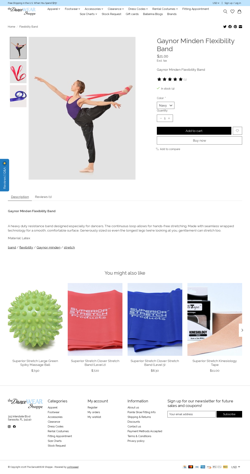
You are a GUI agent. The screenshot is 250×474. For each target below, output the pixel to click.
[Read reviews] (170, 79)
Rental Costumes (58, 431)
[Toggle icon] (225, 11)
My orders (94, 412)
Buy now (199, 140)
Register (93, 407)
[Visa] (197, 467)
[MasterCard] (190, 467)
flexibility (26, 247)
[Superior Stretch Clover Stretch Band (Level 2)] (95, 319)
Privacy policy (136, 440)
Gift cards (132, 14)
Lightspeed (73, 467)
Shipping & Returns (139, 416)
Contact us (134, 426)
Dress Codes (55, 426)
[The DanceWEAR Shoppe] (22, 11)
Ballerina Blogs (153, 14)
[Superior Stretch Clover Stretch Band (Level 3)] (155, 319)
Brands (172, 14)
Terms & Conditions (139, 436)
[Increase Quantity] (168, 118)
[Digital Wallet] (217, 467)
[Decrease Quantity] (160, 118)
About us (133, 407)
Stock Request (111, 14)
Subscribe (229, 414)
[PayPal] (225, 467)
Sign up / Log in (233, 3)
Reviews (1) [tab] (43, 197)
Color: (161, 98)
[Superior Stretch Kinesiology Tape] (214, 319)
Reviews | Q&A (4, 178)
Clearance (54, 421)
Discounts (134, 421)
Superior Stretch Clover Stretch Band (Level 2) (95, 363)
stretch (69, 247)
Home (11, 26)
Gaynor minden (48, 247)
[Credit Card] (184, 467)
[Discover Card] (209, 467)
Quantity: (162, 110)
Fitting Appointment (195, 9)
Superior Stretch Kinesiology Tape (215, 363)
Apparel (52, 407)
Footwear (53, 412)
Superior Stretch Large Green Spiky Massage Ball (35, 363)
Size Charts (54, 440)
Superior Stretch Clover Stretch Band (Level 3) (155, 363)
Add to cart (194, 131)
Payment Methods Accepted (145, 431)
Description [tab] (20, 197)
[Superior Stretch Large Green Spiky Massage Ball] (35, 319)
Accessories (55, 416)
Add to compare (170, 149)
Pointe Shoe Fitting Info (142, 412)
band (12, 247)
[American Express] (203, 467)
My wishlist (94, 416)
